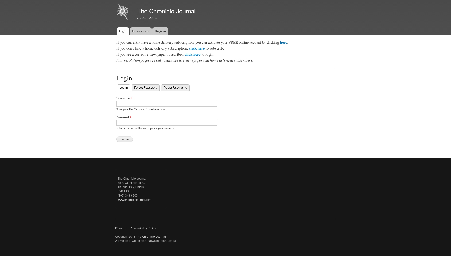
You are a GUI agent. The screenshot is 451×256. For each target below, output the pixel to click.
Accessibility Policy (143, 228)
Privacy (120, 228)
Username (124, 98)
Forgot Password (145, 87)
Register (160, 31)
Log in (125, 87)
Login (122, 31)
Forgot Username (175, 87)
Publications (140, 31)
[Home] (123, 12)
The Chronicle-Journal (151, 236)
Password (123, 117)
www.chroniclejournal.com (134, 199)
